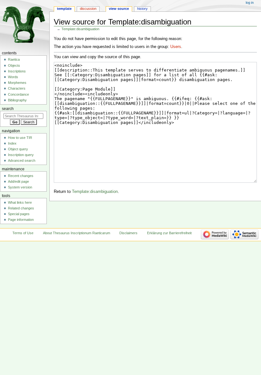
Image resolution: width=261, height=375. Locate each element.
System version (20, 187)
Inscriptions (17, 71)
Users (175, 46)
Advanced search (21, 160)
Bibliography (17, 100)
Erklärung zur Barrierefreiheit (169, 233)
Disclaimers (128, 233)
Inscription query (21, 155)
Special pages (19, 214)
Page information (21, 220)
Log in (250, 2)
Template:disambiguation (80, 29)
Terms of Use (22, 233)
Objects (14, 65)
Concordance (18, 94)
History (142, 8)
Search (8, 109)
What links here (20, 202)
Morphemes (17, 83)
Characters (16, 88)
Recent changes (20, 176)
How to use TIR (20, 138)
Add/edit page (18, 181)
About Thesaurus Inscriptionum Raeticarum (76, 233)
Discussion (88, 8)
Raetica (14, 59)
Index (12, 143)
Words (13, 77)
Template (64, 8)
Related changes (21, 208)
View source (119, 8)
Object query (18, 149)
